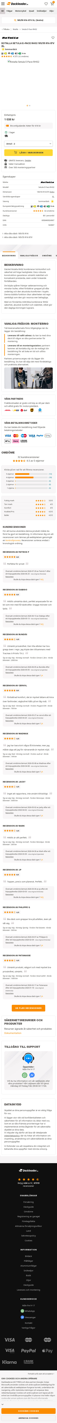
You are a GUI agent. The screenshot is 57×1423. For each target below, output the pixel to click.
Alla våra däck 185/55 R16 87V (18, 237)
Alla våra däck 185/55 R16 (16, 233)
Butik (28, 1275)
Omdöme (47, 256)
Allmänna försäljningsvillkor (28, 1226)
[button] (28, 126)
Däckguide (29, 1206)
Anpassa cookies (28, 1418)
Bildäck (28, 1256)
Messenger (30, 1317)
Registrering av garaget (28, 1216)
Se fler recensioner (28, 1008)
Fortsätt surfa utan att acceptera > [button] (41, 1374)
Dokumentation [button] (12, 1033)
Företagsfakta (28, 1221)
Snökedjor (42, 11)
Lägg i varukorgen (31, 152)
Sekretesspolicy (28, 1235)
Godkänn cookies (28, 1411)
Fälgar (9, 11)
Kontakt (28, 1322)
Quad (31, 11)
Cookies (28, 1240)
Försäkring (28, 1202)
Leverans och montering (28, 1289)
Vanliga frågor (29, 256)
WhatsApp (30, 1311)
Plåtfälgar (28, 1260)
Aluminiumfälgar (28, 1265)
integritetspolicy (11, 1135)
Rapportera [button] (9, 577)
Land (28, 1230)
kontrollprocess (13, 540)
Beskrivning (9, 256)
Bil (2, 11)
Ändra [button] (52, 192)
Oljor (51, 11)
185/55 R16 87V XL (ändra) (30, 20)
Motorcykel (20, 11)
